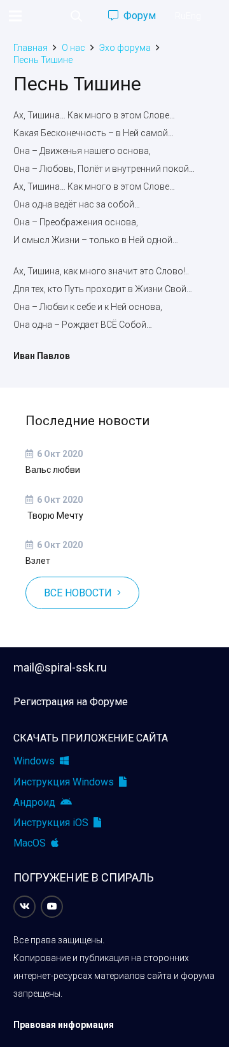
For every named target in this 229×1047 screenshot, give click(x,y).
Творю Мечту (54, 515)
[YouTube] (52, 907)
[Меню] (15, 16)
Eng (193, 16)
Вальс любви (52, 470)
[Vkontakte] (24, 907)
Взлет (37, 561)
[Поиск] (76, 16)
